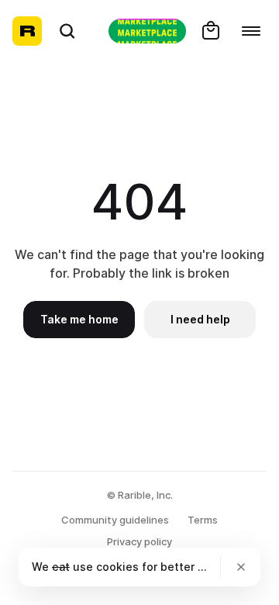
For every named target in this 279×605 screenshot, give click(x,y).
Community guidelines (115, 519)
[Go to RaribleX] (147, 31)
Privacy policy (139, 541)
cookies (117, 566)
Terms (203, 519)
